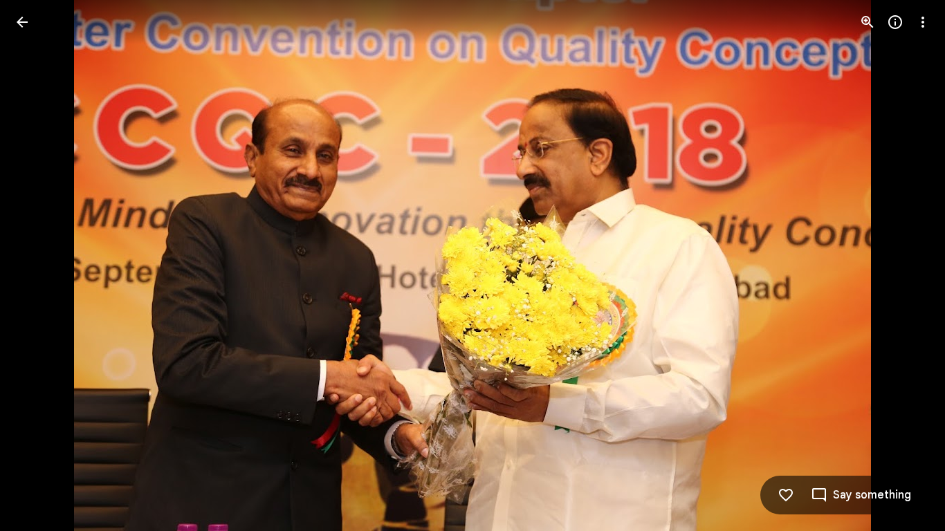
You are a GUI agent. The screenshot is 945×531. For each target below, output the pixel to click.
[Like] (786, 495)
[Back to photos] (22, 22)
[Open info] (895, 22)
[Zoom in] (867, 22)
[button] (38, 265)
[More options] (923, 22)
